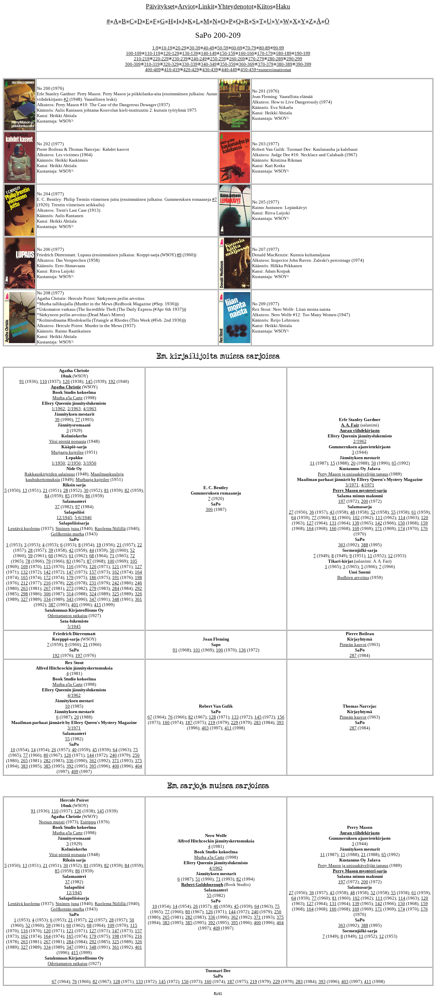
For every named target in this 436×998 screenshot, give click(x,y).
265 (24, 760)
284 (115, 588)
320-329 (171, 64)
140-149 (209, 53)
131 (333, 523)
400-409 (153, 69)
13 (24, 490)
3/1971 (352, 484)
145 (89, 381)
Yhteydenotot (235, 6)
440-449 (229, 69)
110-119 (152, 53)
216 (47, 582)
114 (401, 517)
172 (47, 577)
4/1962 (74, 695)
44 (91, 550)
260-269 (237, 58)
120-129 (171, 53)
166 (333, 528)
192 (111, 381)
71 (112, 555)
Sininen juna (68, 528)
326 (138, 593)
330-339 (190, 64)
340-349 (209, 64)
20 (353, 463)
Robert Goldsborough (202, 884)
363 (341, 544)
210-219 (142, 58)
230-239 (180, 58)
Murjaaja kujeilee (67, 452)
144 (90, 755)
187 (188, 722)
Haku (283, 6)
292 (138, 588)
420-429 (191, 69)
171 (378, 528)
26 (53, 749)
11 (312, 463)
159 (424, 523)
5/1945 (74, 626)
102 (356, 517)
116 (70, 566)
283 (257, 722)
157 (92, 572)
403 (205, 727)
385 (47, 766)
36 (311, 512)
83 (68, 561)
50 (112, 550)
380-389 (284, 64)
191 (115, 577)
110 (43, 381)
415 (97, 604)
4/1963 (89, 408)
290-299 (294, 58)
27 (291, 512)
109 (24, 566)
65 (394, 463)
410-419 (172, 69)
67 (149, 717)
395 (92, 766)
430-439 (210, 69)
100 (110, 561)
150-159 (227, 53)
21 (45, 490)
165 (24, 577)
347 (92, 599)
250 (136, 755)
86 (87, 495)
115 (47, 566)
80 (46, 755)
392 (70, 766)
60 (50, 555)
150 (401, 523)
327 (24, 599)
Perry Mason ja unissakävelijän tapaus (353, 474)
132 (24, 572)
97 (77, 506)
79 (48, 561)
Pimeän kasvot (353, 644)
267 (47, 588)
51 (198, 879)
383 (24, 766)
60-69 (236, 47)
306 (47, 593)
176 (424, 528)
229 (234, 722)
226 (70, 582)
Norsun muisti (52, 821)
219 (211, 722)
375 (138, 760)
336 (70, 760)
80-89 (264, 47)
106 (219, 650)
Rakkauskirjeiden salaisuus (50, 474)
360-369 (246, 64)
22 (139, 544)
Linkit (206, 6)
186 (92, 577)
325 (115, 593)
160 (166, 722)
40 (74, 749)
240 (113, 755)
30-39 (194, 47)
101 (196, 650)
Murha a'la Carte (67, 397)
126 (66, 381)
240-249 (199, 58)
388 (364, 544)
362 (92, 760)
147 (70, 572)
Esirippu (88, 821)
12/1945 (64, 517)
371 (115, 760)
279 (92, 588)
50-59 (222, 47)
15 (332, 463)
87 (89, 561)
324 (92, 593)
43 (332, 512)
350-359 (228, 64)
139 (355, 523)
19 (98, 544)
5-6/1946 (83, 517)
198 (138, 577)
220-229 (161, 58)
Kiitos (264, 6)
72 (132, 555)
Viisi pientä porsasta (67, 441)
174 (401, 528)
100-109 (134, 53)
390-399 (303, 64)
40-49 (208, 47)
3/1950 (89, 463)
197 (341, 501)
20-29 (180, 47)
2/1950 (74, 463)
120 (92, 566)
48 (352, 512)
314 (70, 593)
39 (57, 419)
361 (138, 599)
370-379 (266, 64)
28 (65, 490)
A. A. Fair (350, 425)
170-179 (265, 53)
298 (24, 593)
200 (364, 501)
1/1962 (58, 408)
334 (47, 599)
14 (33, 749)
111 (379, 517)
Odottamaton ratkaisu (68, 615)
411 (228, 727)
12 (390, 555)
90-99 (278, 47)
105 (133, 561)
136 (242, 650)
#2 (66, 99)
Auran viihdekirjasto (360, 430)
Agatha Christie (66, 386)
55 (393, 512)
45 (94, 749)
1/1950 (58, 463)
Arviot (186, 6)
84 (47, 495)
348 (115, 599)
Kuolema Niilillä (110, 528)
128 (212, 717)
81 (106, 490)
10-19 (166, 47)
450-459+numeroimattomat (265, 69)
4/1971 (367, 484)
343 (70, 599)
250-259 (218, 58)
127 (138, 566)
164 (138, 572)
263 (24, 588)
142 (47, 572)
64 (293, 517)
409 (74, 771)
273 (70, 588)
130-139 (190, 53)
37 (57, 506)
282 (47, 760)
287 (353, 655)
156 (280, 717)
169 (355, 528)
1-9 (155, 47)
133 (235, 717)
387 (52, 604)
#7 (214, 199)
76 (170, 717)
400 (115, 766)
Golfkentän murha (67, 533)
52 (132, 550)
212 (24, 582)
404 (138, 766)
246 (138, 582)
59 (30, 555)
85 (67, 495)
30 (86, 490)
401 (74, 604)
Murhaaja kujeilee (92, 479)
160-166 (246, 53)
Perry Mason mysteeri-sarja (360, 490)
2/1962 (360, 441)
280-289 (275, 58)
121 (115, 566)
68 (91, 555)
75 (135, 749)
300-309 (133, 64)
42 (71, 550)
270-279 (256, 58)
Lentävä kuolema (24, 528)
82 (127, 490)
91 (21, 381)
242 (115, 582)
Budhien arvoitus (353, 577)
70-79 (250, 47)
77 (77, 419)
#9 (179, 254)
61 (71, 555)
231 (92, 582)
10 (67, 706)
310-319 (152, 64)
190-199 (302, 53)
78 (28, 561)
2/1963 (74, 408)
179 (70, 577)
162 (115, 572)
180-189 (284, 53)
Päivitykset (160, 6)
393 (280, 722)
